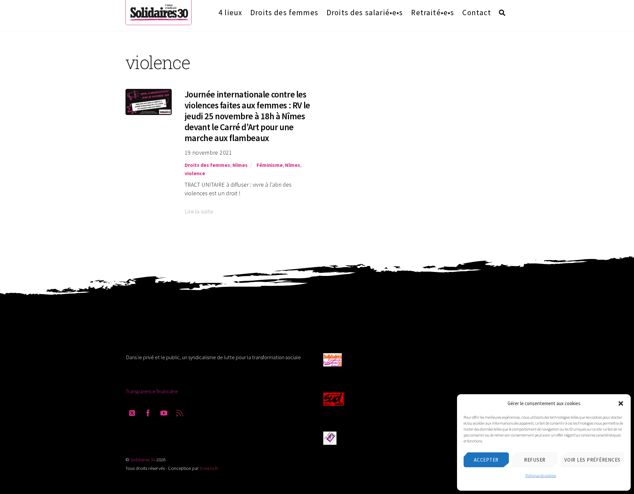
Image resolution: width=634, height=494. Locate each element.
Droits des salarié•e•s (365, 12)
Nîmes (240, 165)
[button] (620, 403)
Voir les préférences (592, 460)
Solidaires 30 (142, 460)
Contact (476, 12)
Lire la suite (199, 211)
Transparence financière (151, 391)
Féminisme (270, 165)
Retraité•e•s (432, 12)
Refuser (535, 460)
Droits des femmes (284, 12)
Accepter (486, 460)
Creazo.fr (209, 468)
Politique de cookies (540, 475)
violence (195, 173)
